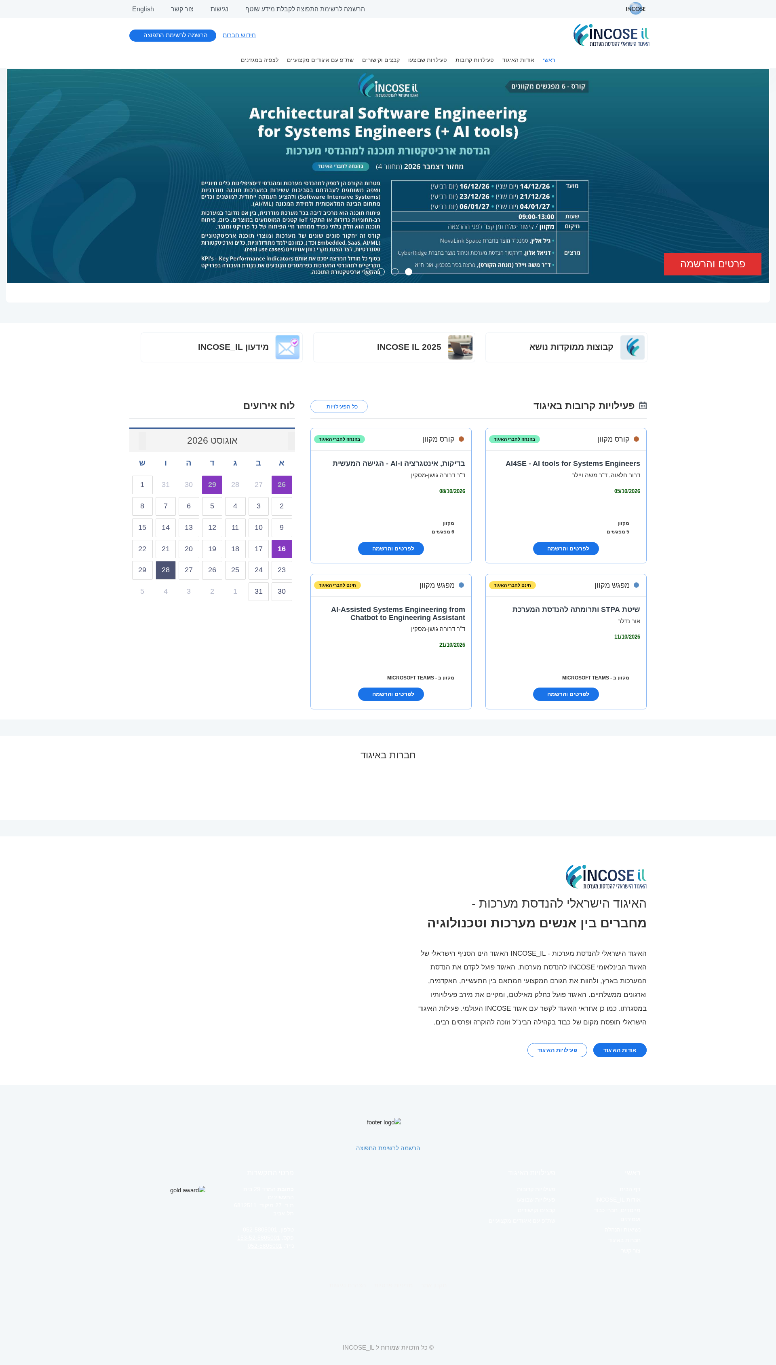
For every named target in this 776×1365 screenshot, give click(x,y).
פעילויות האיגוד (557, 1050)
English (143, 9)
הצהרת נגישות (347, 1285)
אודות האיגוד (518, 60)
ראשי (549, 60)
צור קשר (182, 9)
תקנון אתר (434, 1285)
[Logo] (611, 35)
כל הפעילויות (342, 406)
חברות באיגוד (624, 1240)
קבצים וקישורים (381, 60)
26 (282, 484)
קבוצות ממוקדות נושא (572, 346)
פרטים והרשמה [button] (712, 263)
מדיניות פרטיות (393, 1285)
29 (212, 484)
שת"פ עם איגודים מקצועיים (320, 60)
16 (282, 549)
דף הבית (630, 1189)
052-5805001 (260, 1229)
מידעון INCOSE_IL (234, 346)
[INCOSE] (632, 8)
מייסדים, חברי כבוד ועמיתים (617, 1214)
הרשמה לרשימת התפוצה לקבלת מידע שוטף (305, 9)
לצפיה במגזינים (259, 60)
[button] (64, 189)
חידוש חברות (239, 35)
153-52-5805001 (258, 1237)
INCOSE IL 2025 (410, 346)
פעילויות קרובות (474, 60)
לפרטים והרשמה (568, 548)
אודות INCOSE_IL (618, 1199)
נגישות (219, 9)
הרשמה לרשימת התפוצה (175, 35)
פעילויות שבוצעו (427, 60)
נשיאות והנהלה (623, 1229)
